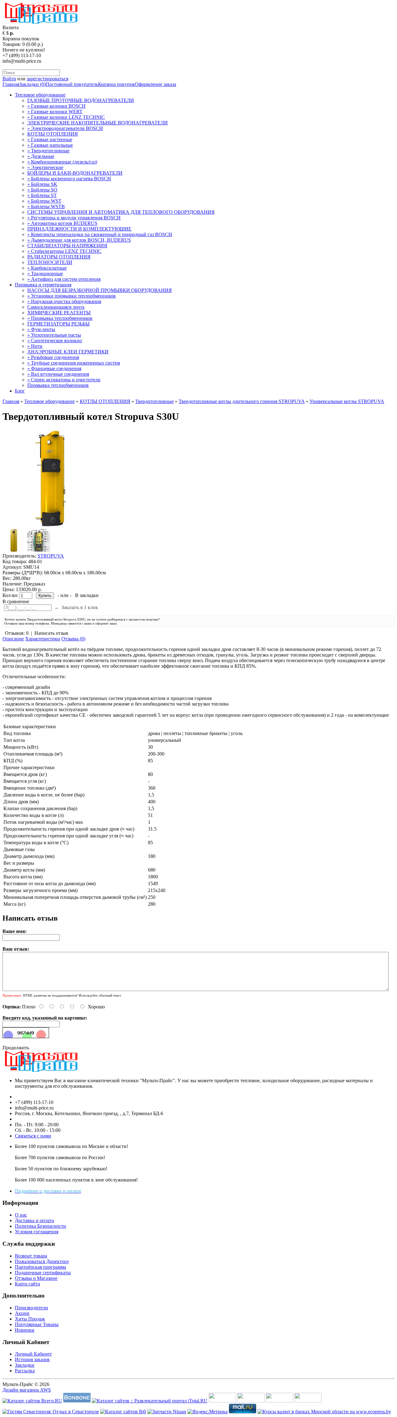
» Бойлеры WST (44, 201)
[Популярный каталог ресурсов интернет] (77, 1400)
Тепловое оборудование (40, 94)
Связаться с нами (33, 1135)
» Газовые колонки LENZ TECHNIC (66, 117)
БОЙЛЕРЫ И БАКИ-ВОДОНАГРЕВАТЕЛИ (75, 173)
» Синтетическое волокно (54, 340)
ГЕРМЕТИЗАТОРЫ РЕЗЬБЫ (58, 323)
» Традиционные (45, 273)
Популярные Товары (37, 1324)
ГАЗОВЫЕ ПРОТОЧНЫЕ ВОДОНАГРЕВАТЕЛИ (80, 100)
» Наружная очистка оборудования (64, 301)
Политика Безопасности (40, 1226)
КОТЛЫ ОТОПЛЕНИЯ (52, 134)
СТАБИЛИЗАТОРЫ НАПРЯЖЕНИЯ (67, 245)
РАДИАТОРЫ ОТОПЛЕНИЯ (59, 256)
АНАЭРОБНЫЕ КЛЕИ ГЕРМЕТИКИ (68, 351)
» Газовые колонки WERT (55, 111)
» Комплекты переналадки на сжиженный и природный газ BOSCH (99, 234)
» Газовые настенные (49, 139)
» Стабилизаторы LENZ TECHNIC (64, 251)
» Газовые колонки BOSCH (56, 106)
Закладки (24, 1365)
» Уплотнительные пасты (54, 335)
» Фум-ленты (41, 329)
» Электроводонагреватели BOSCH (65, 128)
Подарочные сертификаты (43, 1272)
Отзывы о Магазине (36, 1278)
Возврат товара (31, 1255)
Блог (20, 390)
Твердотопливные (154, 401)
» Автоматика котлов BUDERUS (62, 223)
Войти (9, 78)
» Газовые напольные (50, 145)
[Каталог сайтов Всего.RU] (32, 1400)
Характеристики (42, 638)
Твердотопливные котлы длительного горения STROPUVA (242, 401)
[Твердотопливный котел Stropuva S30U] (51, 525)
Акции (22, 1313)
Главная (10, 84)
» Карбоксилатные (47, 268)
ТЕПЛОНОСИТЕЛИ (49, 262)
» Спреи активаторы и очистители (63, 379)
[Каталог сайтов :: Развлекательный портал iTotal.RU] (149, 1400)
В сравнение (15, 601)
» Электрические (45, 167)
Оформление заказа (155, 84)
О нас (21, 1214)
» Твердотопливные (48, 150)
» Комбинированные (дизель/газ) (62, 161)
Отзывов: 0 (17, 633)
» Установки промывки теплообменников (71, 295)
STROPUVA (51, 555)
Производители (31, 1307)
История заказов (32, 1359)
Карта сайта (27, 1283)
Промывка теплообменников (58, 385)
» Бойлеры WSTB (46, 206)
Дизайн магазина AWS (26, 1389)
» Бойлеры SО (42, 189)
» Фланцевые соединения (54, 368)
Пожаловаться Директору (42, 1261)
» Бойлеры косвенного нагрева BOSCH (69, 178)
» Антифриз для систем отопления (63, 279)
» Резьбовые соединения (53, 357)
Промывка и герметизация (43, 284)
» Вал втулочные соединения (58, 374)
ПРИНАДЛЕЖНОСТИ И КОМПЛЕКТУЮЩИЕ (79, 228)
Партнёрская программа (40, 1267)
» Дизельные (40, 156)
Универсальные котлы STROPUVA (347, 401)
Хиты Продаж (30, 1318)
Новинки (24, 1330)
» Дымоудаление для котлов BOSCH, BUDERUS (79, 240)
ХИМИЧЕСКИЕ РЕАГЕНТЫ (59, 312)
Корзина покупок (116, 84)
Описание (13, 638)
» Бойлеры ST (42, 195)
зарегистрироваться (47, 78)
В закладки (87, 595)
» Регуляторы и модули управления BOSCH (74, 217)
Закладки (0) (32, 84)
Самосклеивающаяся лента (55, 307)
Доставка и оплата (34, 1220)
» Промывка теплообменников (59, 318)
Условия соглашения (36, 1231)
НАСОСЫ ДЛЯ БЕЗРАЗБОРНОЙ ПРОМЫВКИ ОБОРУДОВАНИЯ (99, 290)
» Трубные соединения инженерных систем (73, 362)
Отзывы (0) (73, 638)
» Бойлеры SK (42, 184)
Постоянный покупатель (72, 84)
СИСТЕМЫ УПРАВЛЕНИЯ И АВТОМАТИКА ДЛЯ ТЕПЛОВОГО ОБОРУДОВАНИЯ (121, 212)
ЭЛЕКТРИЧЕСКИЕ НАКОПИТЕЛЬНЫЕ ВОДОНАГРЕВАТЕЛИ (97, 122)
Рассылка (25, 1370)
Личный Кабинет (33, 1353)
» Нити (34, 346)
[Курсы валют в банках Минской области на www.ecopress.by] (324, 1411)
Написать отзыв (51, 633)
